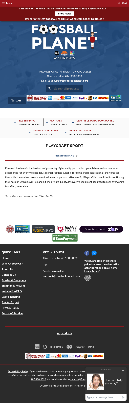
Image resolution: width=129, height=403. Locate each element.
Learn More (91, 271)
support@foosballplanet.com (71, 80)
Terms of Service (12, 313)
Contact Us (9, 274)
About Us (7, 269)
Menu (9, 3)
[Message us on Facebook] (94, 253)
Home (5, 257)
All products (64, 333)
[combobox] (64, 88)
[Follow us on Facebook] (86, 253)
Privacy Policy (10, 307)
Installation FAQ (12, 291)
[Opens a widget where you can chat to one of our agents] (106, 384)
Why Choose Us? (12, 263)
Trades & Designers (14, 280)
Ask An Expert (10, 302)
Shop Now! (64, 13)
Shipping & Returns (13, 285)
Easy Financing (11, 296)
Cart (124, 3)
